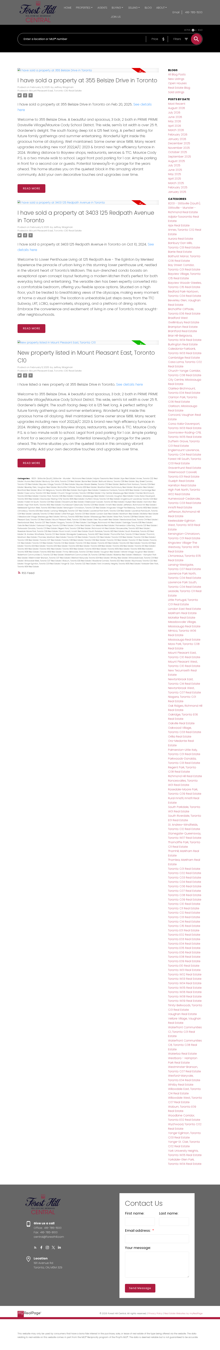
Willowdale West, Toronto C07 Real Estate (43, 560)
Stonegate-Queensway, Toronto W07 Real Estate (88, 534)
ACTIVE (187, 30)
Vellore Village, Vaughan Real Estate (137, 552)
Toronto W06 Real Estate (141, 549)
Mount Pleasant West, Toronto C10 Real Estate (72, 519)
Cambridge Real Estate (184, 358)
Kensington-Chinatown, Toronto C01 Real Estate (85, 507)
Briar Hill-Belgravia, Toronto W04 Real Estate (57, 490)
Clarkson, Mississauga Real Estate (89, 496)
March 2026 (176, 130)
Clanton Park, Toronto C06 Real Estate (56, 496)
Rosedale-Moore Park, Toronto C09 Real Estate (38, 531)
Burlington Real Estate (88, 490)
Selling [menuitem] (133, 8)
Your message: (138, 1247)
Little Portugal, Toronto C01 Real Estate (79, 513)
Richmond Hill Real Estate (103, 528)
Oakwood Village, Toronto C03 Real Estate (55, 525)
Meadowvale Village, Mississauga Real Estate (39, 516)
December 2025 (179, 143)
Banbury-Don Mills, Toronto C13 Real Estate (61, 481)
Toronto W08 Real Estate (28, 552)
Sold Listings (176, 92)
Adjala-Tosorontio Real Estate (106, 478)
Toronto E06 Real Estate (79, 546)
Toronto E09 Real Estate (123, 546)
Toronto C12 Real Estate (184, 913)
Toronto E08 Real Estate (101, 546)
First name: (134, 1213)
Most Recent (176, 104)
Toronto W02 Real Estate (50, 549)
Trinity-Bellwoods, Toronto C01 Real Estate (81, 552)
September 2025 (179, 157)
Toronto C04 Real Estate (144, 537)
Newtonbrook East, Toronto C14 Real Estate (139, 519)
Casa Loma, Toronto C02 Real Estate (41, 493)
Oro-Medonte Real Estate (103, 525)
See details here (129, 384)
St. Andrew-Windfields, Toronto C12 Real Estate (45, 534)
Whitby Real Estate (119, 558)
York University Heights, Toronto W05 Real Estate (118, 563)
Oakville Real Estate (26, 525)
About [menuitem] (160, 8)
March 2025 (176, 183)
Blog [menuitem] (148, 8)
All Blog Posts (177, 74)
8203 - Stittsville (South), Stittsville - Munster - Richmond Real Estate (62, 478)
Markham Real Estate (129, 513)
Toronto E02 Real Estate (129, 543)
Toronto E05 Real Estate (57, 546)
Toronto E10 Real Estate (145, 546)
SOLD (200, 30)
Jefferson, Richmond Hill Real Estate (140, 505)
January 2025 (177, 192)
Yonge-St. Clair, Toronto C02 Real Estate (78, 563)
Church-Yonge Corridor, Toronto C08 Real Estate (79, 493)
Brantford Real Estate (27, 490)
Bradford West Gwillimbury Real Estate (115, 487)
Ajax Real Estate (128, 478)
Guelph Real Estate (134, 502)
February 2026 (177, 135)
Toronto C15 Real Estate (86, 543)
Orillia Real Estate (83, 525)
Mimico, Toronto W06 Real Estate (75, 516)
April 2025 (174, 179)
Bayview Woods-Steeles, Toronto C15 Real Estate (97, 484)
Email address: (138, 1230)
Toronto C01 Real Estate (77, 537)
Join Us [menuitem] (116, 17)
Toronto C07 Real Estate (50, 540)
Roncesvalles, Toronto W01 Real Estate (133, 528)
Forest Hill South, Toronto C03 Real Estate (43, 502)
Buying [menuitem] (116, 8)
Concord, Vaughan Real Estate (119, 496)
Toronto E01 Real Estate (108, 543)
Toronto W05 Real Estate (119, 549)
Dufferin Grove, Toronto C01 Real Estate (102, 499)
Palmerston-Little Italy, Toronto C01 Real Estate (136, 525)
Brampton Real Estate (143, 487)
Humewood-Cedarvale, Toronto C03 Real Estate (83, 505)
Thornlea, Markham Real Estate (52, 537)
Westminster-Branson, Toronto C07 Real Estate (49, 558)
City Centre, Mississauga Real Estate (118, 493)
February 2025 (177, 187)
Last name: (168, 1213)
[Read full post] (88, 72)
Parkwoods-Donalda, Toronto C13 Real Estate (37, 528)
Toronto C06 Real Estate (28, 540)
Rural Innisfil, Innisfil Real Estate (73, 531)
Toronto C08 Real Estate (73, 540)
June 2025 (175, 170)
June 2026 (175, 117)
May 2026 (174, 121)
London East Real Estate (107, 513)
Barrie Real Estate (90, 481)
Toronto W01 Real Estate (28, 549)
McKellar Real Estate (149, 513)
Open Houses (177, 83)
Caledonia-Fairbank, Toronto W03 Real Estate (119, 490)
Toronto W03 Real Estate (73, 549)
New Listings (176, 79)
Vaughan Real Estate (110, 552)
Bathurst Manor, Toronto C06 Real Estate (117, 481)
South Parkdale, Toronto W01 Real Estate (106, 531)
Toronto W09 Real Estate (51, 552)
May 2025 (174, 174)
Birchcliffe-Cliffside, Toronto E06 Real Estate (77, 487)
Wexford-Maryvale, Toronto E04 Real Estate (90, 558)
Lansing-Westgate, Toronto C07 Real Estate (70, 511)
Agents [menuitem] (102, 8)
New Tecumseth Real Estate (106, 519)
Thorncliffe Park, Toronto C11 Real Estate (128, 534)
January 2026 (177, 139)
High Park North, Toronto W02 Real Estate (43, 505)
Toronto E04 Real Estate (35, 546)
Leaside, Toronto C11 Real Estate (47, 513)
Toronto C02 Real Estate (100, 537)
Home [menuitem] (68, 8)
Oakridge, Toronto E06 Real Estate (137, 522)
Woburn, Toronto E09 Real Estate (76, 560)
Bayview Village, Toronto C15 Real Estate (57, 484)
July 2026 (174, 112)
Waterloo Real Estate (122, 554)
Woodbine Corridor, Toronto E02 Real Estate (111, 560)
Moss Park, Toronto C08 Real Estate (129, 516)
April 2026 (174, 126)
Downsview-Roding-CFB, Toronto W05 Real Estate (62, 499)
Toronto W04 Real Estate (96, 549)
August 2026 (176, 108)
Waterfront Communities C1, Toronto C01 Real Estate (41, 554)
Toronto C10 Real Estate (117, 540)
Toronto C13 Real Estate (42, 543)
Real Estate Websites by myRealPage (183, 1313)
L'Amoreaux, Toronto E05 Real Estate (34, 511)
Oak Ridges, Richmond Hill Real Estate (104, 522)
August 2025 (176, 161)
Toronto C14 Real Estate (64, 543)
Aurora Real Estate (33, 481)
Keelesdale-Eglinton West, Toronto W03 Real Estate (40, 507)
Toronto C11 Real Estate (139, 540)
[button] (35, 1247)
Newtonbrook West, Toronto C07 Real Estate (37, 522)
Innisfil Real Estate (114, 505)
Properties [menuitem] (83, 8)
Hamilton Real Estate (182, 485)
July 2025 (174, 165)
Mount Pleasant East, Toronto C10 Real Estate (55, 90)
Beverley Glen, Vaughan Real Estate (41, 487)
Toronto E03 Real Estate (184, 939)
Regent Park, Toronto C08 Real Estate (74, 528)
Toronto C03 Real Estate (122, 537)
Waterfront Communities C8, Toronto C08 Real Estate (88, 554)
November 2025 (179, 148)
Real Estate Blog (179, 88)
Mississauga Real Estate (102, 516)
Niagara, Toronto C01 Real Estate (71, 522)
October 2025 (177, 152)
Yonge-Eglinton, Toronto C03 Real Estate (42, 563)
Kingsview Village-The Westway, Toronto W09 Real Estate (132, 507)
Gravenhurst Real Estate (73, 502)
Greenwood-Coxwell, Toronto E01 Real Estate (104, 502)
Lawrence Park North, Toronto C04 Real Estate (110, 511)
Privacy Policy (155, 1313)
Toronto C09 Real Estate (95, 540)
